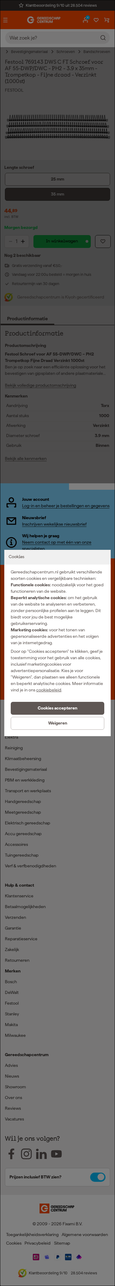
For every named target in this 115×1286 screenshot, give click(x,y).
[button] (57, 708)
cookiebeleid (48, 689)
